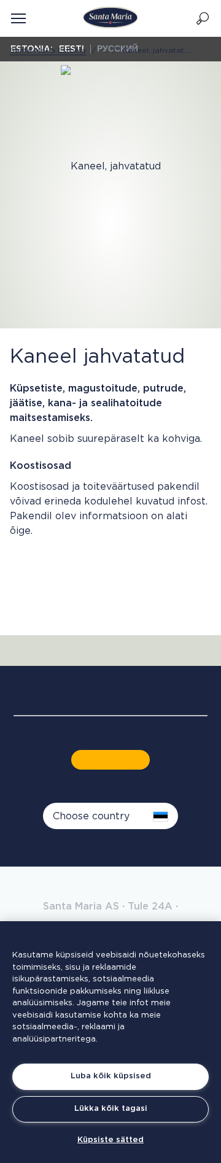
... (105, 50)
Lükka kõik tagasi (110, 1109)
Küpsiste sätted (110, 1140)
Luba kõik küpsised (111, 1076)
